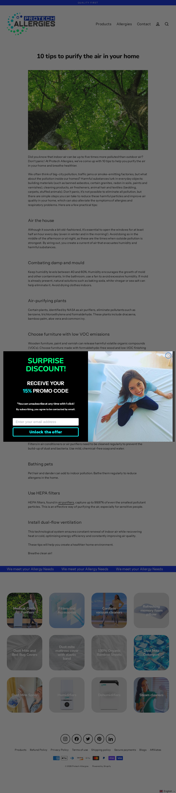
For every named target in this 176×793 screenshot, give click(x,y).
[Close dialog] (168, 355)
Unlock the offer (45, 432)
